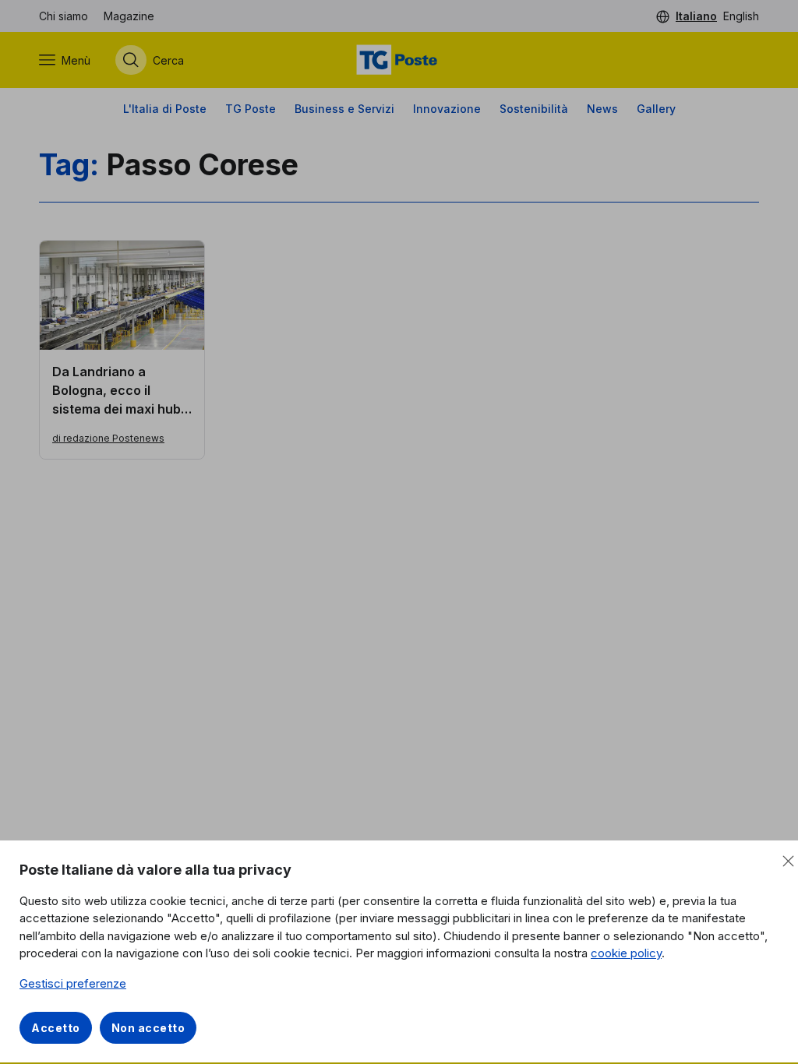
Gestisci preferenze (72, 983)
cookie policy (626, 953)
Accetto (55, 1027)
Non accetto (148, 1027)
